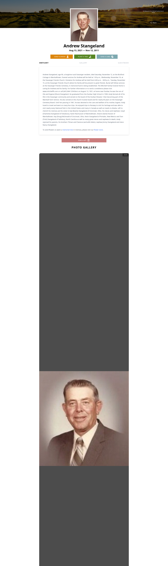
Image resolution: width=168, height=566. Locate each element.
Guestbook (123, 63)
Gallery (83, 63)
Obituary (43, 63)
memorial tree (67, 130)
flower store (98, 130)
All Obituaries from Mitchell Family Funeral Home (153, 11)
